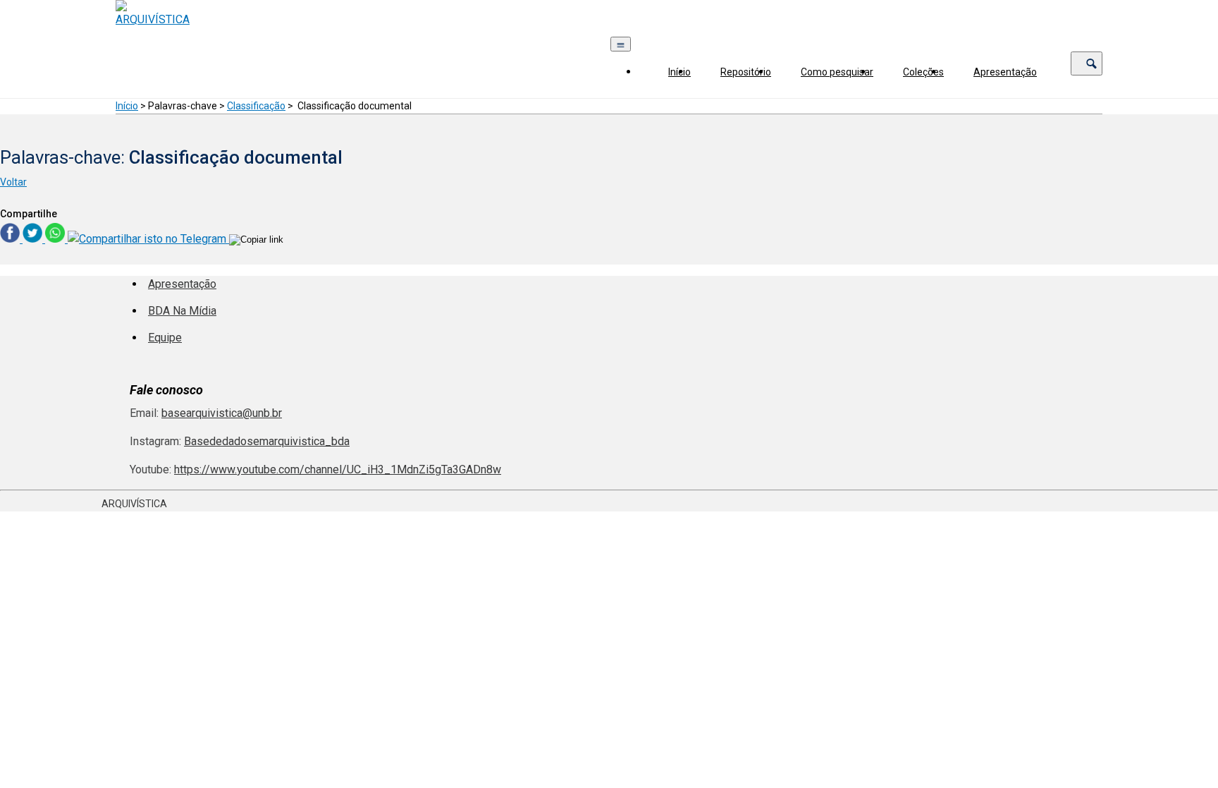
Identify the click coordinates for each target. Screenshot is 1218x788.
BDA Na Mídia (182, 310)
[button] (1086, 63)
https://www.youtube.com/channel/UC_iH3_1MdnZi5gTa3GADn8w (337, 469)
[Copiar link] (256, 240)
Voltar (13, 182)
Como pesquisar (837, 72)
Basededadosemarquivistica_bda (267, 441)
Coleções (923, 72)
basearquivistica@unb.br (221, 413)
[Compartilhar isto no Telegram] (148, 239)
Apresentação (1005, 72)
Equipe (165, 337)
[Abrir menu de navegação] (620, 44)
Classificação (256, 105)
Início (679, 72)
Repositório (745, 72)
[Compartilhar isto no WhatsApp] (56, 239)
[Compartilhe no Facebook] (11, 239)
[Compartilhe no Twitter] (34, 239)
